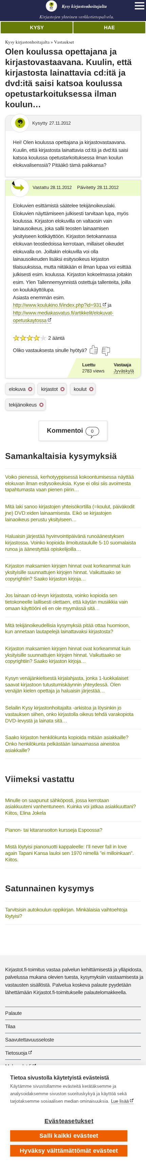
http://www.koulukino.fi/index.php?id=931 (57, 305)
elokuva (17, 389)
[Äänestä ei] (105, 351)
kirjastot (49, 389)
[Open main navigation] (139, 6)
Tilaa (10, 1026)
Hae (109, 27)
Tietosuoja (16, 1053)
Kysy (37, 27)
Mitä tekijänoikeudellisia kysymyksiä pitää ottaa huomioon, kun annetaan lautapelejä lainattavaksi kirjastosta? (67, 628)
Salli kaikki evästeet (68, 1135)
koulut (80, 389)
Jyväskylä (124, 370)
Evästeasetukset (68, 1121)
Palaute (13, 1013)
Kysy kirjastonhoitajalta (27, 42)
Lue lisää (120, 1101)
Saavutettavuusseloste (29, 1039)
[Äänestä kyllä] (94, 349)
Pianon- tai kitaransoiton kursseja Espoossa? (53, 830)
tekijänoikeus (23, 405)
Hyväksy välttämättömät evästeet (69, 1150)
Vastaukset (64, 42)
